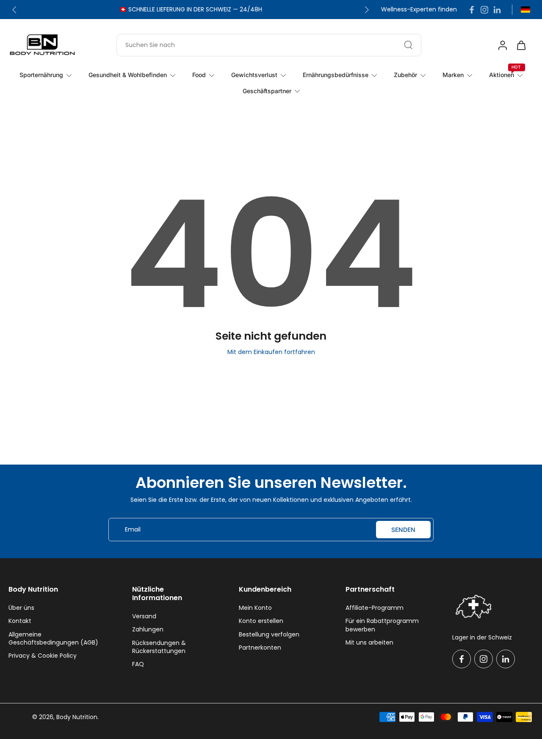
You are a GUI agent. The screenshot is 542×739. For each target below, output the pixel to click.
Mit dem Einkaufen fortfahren (271, 352)
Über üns (21, 608)
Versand (144, 616)
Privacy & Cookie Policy (42, 656)
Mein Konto (255, 608)
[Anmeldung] (502, 44)
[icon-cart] (521, 44)
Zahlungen (147, 630)
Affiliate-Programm (375, 608)
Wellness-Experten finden (419, 10)
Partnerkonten (260, 648)
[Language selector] (525, 9)
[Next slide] (366, 9)
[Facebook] (471, 10)
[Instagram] (484, 10)
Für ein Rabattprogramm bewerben (382, 625)
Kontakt (19, 621)
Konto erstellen (261, 621)
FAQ (138, 664)
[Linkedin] (497, 10)
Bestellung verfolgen (269, 635)
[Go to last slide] (14, 9)
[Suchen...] (408, 45)
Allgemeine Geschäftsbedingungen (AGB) (53, 639)
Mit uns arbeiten (369, 643)
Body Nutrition (76, 717)
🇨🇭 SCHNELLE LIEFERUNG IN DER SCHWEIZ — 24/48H (190, 9)
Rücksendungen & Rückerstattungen (159, 647)
